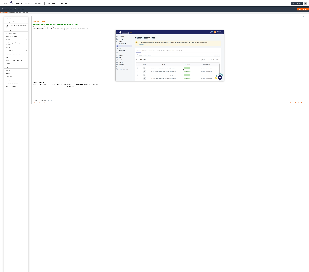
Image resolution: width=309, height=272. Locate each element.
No (51, 100)
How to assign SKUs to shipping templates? (14, 43)
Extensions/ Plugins (51, 3)
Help (7, 67)
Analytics (8, 70)
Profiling (8, 39)
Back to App (303, 9)
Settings (8, 73)
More (73, 3)
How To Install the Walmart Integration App (16, 25)
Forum (299, 3)
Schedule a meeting (11, 86)
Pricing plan (9, 80)
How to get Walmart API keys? (14, 30)
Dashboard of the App (11, 36)
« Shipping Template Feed (40, 102)
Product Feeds (9, 51)
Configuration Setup (11, 33)
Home (1, 12)
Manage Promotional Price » (297, 102)
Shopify (6, 12)
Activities (8, 63)
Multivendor (38, 3)
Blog (293, 3)
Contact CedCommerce (12, 83)
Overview (8, 18)
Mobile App (64, 3)
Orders (7, 57)
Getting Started (10, 22)
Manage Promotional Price (13, 54)
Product (8, 47)
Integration (27, 3)
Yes (48, 100)
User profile (9, 76)
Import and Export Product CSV (14, 60)
